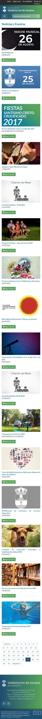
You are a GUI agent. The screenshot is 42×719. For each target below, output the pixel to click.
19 (18, 652)
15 (36, 648)
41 (9, 663)
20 (23, 652)
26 (14, 656)
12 (21, 648)
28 (23, 656)
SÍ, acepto (37, 712)
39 (37, 659)
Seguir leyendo (9, 60)
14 (31, 648)
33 (9, 659)
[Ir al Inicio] (18, 9)
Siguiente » (17, 663)
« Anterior (6, 644)
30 (33, 656)
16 (4, 652)
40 (4, 663)
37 (28, 659)
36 (23, 659)
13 (26, 648)
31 (37, 656)
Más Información (16, 717)
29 (28, 656)
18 (14, 652)
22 (33, 652)
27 (18, 656)
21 (28, 652)
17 (9, 652)
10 (12, 648)
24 (4, 656)
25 (9, 656)
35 (18, 659)
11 (17, 648)
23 (37, 652)
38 (33, 659)
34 (14, 659)
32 (4, 659)
